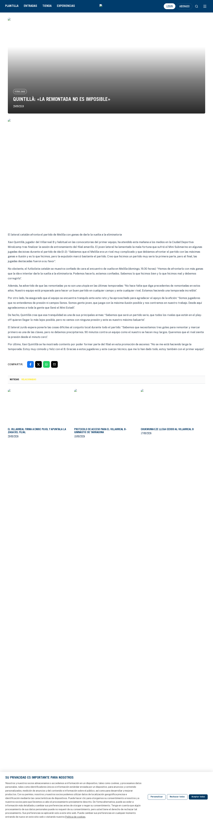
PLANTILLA (11, 6)
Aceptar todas (198, 797)
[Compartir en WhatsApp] (46, 364)
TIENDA (47, 6)
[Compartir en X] (38, 364)
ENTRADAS (30, 6)
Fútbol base (20, 91)
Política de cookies (75, 817)
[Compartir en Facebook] (30, 364)
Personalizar (157, 797)
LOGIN (169, 6)
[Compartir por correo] (54, 364)
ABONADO (184, 6)
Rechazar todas (177, 797)
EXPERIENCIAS (66, 6)
